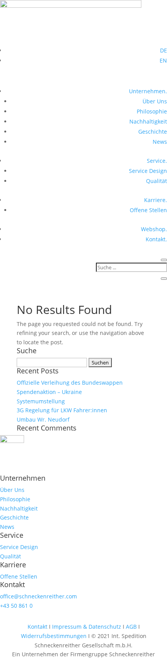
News (160, 141)
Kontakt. (156, 239)
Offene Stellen (148, 210)
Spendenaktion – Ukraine (49, 392)
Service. (157, 160)
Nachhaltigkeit (148, 121)
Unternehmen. (148, 91)
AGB (131, 626)
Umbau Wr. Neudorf (43, 419)
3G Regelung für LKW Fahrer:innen (62, 410)
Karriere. (155, 200)
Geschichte (152, 131)
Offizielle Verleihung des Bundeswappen (70, 382)
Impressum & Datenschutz (86, 626)
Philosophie (152, 111)
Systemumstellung (41, 401)
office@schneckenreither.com (38, 596)
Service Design (148, 170)
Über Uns (155, 101)
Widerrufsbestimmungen (54, 636)
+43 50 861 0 (16, 605)
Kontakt (38, 626)
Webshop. (154, 229)
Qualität (156, 181)
